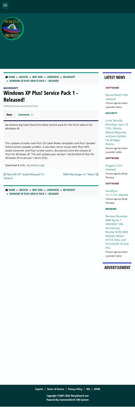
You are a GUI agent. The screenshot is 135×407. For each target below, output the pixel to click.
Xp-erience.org (35, 165)
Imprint (39, 389)
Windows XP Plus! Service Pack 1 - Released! (41, 96)
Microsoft (11, 88)
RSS (88, 389)
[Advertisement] (80, 39)
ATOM (97, 389)
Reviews (111, 209)
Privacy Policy (75, 389)
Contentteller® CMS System (74, 399)
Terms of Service (55, 389)
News (9, 114)
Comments (25, 114)
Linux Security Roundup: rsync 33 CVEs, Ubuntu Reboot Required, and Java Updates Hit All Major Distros (116, 132)
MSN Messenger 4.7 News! (79, 174)
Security (111, 113)
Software (112, 87)
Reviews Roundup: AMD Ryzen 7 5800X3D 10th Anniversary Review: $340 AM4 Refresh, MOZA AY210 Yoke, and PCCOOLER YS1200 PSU (117, 231)
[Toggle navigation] (5, 5)
